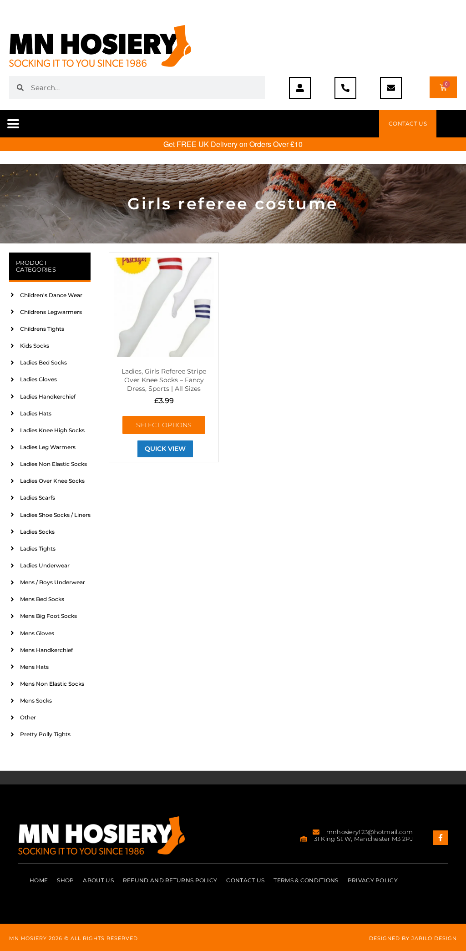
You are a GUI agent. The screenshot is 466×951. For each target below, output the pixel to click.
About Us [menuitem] (98, 880)
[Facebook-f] (440, 837)
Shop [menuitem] (65, 880)
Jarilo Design (434, 938)
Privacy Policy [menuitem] (373, 880)
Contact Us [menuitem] (245, 880)
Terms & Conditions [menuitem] (306, 880)
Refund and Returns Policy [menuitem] (170, 880)
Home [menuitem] (39, 880)
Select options (164, 425)
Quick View (165, 449)
